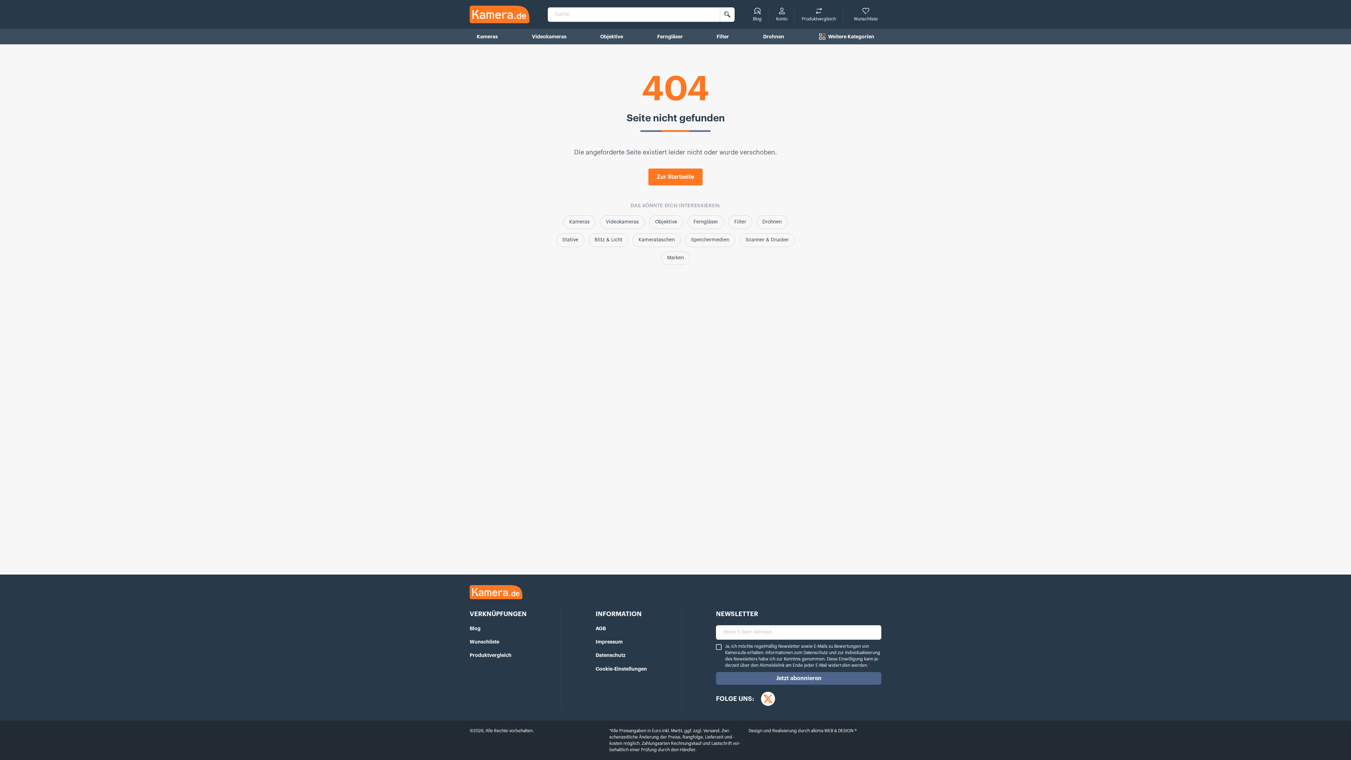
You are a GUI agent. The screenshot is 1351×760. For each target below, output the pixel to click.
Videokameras (622, 222)
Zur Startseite (675, 177)
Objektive (666, 222)
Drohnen (772, 222)
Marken (675, 257)
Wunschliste (484, 641)
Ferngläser (705, 222)
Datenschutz (611, 655)
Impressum (609, 641)
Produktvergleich (491, 655)
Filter (740, 222)
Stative (570, 240)
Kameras (579, 222)
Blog (475, 628)
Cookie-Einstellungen (621, 668)
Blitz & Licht (608, 240)
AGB (601, 628)
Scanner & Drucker (767, 240)
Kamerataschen (657, 240)
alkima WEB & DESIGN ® (833, 731)
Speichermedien (710, 240)
